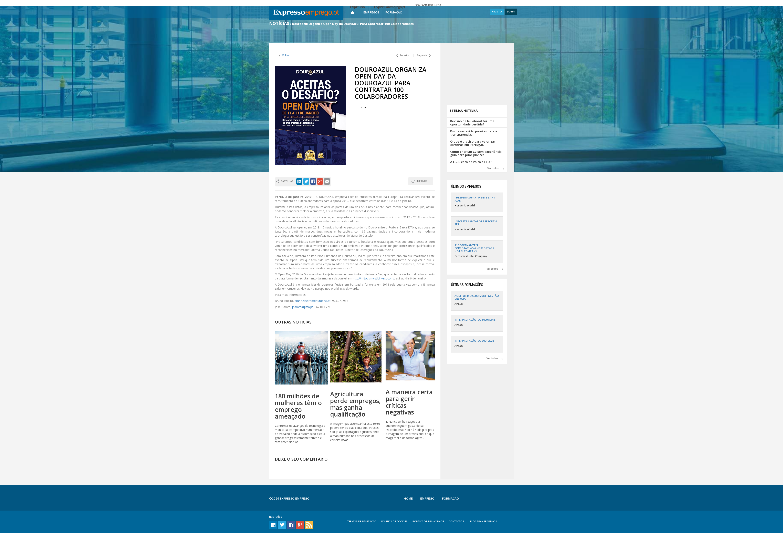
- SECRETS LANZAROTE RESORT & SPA (476, 222)
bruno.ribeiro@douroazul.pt (313, 301)
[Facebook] (313, 181)
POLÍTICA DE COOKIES (394, 521)
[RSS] (309, 524)
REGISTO (497, 11)
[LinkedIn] (299, 181)
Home (408, 498)
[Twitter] (306, 181)
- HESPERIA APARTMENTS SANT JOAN (475, 199)
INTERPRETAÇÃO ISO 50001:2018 (475, 319)
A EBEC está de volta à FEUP (471, 162)
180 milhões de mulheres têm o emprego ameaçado (298, 406)
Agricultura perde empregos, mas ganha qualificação (355, 404)
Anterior (403, 55)
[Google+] (320, 181)
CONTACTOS (456, 521)
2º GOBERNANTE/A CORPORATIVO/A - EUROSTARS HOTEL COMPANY (474, 248)
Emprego (427, 498)
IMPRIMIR (422, 181)
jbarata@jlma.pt (302, 307)
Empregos (371, 12)
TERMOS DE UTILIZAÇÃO (361, 521)
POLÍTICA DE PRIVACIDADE (428, 521)
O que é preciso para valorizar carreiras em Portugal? (472, 143)
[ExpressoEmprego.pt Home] (306, 13)
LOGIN (511, 11)
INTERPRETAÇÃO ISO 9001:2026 (474, 340)
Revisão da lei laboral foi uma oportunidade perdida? (472, 122)
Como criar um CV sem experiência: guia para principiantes (476, 153)
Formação (393, 12)
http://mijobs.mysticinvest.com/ (373, 278)
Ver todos (494, 168)
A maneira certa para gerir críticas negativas (409, 402)
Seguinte (423, 55)
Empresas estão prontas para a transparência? (473, 133)
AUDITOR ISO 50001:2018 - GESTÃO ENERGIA (477, 297)
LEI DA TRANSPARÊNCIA (483, 521)
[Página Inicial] (352, 11)
